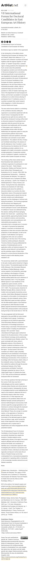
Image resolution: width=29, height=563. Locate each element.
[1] (26, 66)
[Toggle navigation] (25, 5)
